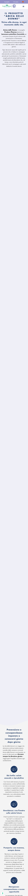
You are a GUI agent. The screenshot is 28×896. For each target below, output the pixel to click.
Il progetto (6, 1)
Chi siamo (15, 1)
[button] (23, 6)
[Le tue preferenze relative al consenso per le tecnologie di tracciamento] (2, 893)
